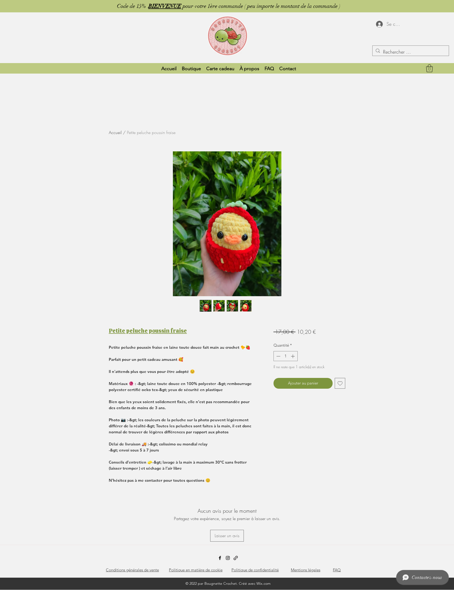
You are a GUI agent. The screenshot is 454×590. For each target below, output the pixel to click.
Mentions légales (305, 569)
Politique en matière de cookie (196, 569)
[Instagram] (227, 558)
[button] (429, 68)
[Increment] (293, 356)
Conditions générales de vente (132, 569)
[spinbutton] (285, 356)
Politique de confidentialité (255, 569)
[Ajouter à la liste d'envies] (340, 383)
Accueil (115, 132)
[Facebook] (220, 558)
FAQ (337, 569)
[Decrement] (277, 356)
